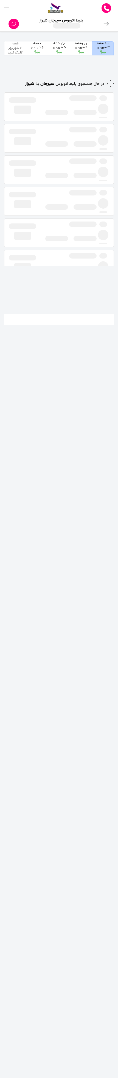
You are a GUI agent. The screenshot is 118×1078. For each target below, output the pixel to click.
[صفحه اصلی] (55, 8)
